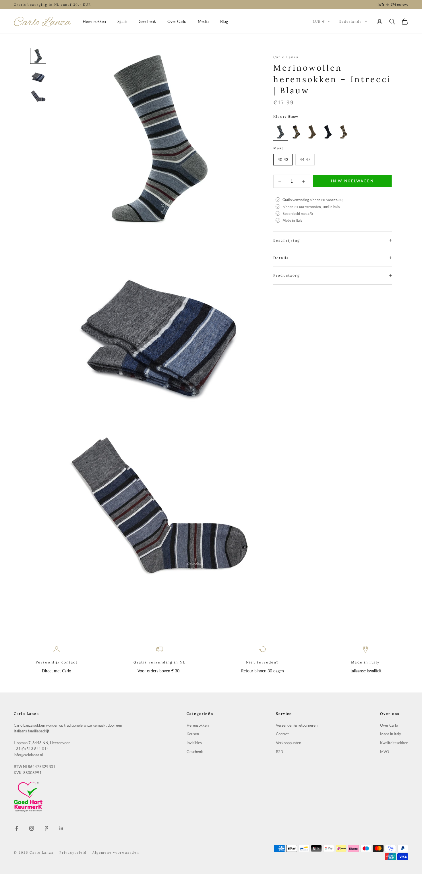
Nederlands (350, 22)
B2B (279, 752)
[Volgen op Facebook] (17, 828)
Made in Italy (390, 734)
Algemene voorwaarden (115, 852)
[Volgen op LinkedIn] (61, 828)
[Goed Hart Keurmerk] (69, 797)
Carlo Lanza (286, 57)
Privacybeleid (73, 852)
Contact (282, 734)
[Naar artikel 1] (38, 56)
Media (203, 21)
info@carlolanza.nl (28, 755)
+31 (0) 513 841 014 (31, 749)
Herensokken (94, 21)
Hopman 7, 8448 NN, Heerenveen (42, 743)
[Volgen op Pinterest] (46, 828)
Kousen (193, 734)
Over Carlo (176, 21)
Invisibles (194, 743)
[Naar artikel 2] (38, 76)
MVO (384, 752)
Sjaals (122, 21)
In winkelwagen (352, 181)
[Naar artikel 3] (38, 97)
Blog (224, 21)
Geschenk (147, 21)
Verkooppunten (288, 743)
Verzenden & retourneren (297, 725)
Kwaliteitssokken (394, 743)
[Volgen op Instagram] (31, 828)
